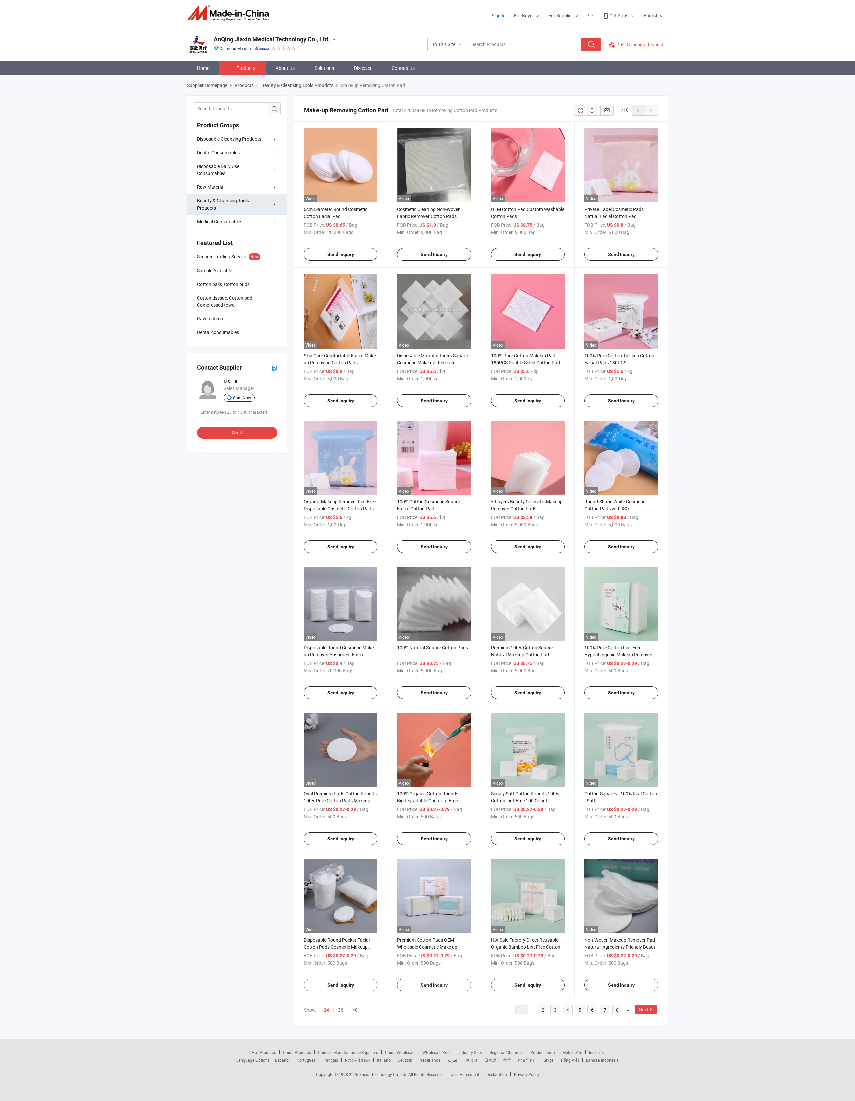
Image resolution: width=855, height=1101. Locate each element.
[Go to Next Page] (651, 110)
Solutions (324, 68)
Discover (363, 68)
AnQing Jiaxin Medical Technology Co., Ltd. (272, 39)
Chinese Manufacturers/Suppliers (348, 1052)
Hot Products (264, 1052)
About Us (285, 68)
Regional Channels (506, 1052)
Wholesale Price (436, 1052)
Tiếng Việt (569, 1060)
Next (643, 1009)
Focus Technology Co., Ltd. (383, 1074)
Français (330, 1060)
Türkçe (547, 1060)
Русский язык (357, 1060)
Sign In (499, 15)
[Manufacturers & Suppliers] (230, 13)
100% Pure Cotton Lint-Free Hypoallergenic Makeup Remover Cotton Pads (618, 654)
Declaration (496, 1074)
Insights (596, 1052)
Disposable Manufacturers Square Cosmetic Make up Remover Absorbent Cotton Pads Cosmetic (432, 362)
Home (203, 68)
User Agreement (465, 1074)
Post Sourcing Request (639, 44)
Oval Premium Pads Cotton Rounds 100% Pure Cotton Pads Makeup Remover (340, 800)
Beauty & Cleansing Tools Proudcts (223, 204)
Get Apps (618, 15)
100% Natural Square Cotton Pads (432, 647)
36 (340, 1010)
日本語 (490, 1060)
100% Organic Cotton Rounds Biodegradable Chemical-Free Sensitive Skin (427, 800)
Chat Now (242, 397)
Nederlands (429, 1060)
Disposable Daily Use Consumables (218, 169)
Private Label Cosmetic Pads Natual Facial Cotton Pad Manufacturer (614, 216)
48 (355, 1010)
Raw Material (210, 187)
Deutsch (405, 1060)
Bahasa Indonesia (602, 1060)
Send (237, 432)
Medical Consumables (219, 221)
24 (326, 1010)
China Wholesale (400, 1052)
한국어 (471, 1060)
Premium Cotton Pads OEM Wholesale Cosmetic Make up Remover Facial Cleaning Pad (427, 947)
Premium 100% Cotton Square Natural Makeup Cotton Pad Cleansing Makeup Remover (522, 654)
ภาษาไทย (526, 1060)
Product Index (542, 1052)
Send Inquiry (340, 254)
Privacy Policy (526, 1074)
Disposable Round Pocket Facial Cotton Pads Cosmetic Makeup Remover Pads (337, 947)
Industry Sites (470, 1052)
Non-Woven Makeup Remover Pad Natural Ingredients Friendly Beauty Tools (621, 947)
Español (282, 1060)
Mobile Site (572, 1052)
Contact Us (403, 68)
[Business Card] (274, 367)
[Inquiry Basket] (590, 15)
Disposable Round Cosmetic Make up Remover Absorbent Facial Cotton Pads (339, 654)
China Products (297, 1052)
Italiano (384, 1060)
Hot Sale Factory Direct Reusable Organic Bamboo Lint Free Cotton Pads (525, 947)
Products (245, 68)
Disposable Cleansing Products (229, 139)
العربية (452, 1060)
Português (306, 1060)
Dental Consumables (218, 152)
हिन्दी (507, 1060)
